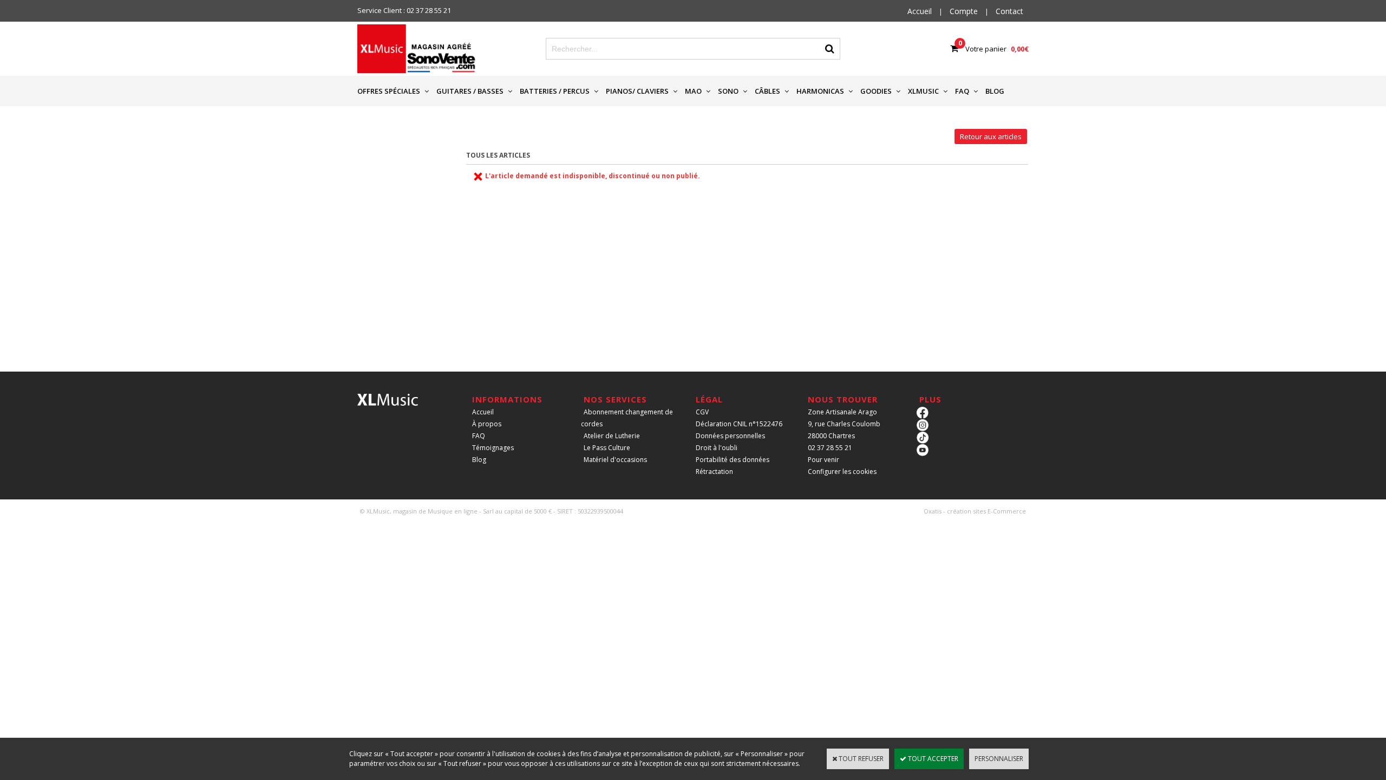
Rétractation (714, 471)
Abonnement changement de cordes (627, 417)
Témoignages (493, 447)
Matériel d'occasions (615, 459)
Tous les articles (498, 155)
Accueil (483, 412)
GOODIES (876, 91)
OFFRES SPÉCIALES (388, 91)
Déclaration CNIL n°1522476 (739, 423)
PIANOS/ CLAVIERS (637, 91)
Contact (1009, 11)
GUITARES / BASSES (470, 91)
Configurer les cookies (842, 471)
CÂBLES (767, 91)
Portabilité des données (732, 459)
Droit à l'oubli (716, 447)
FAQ (962, 91)
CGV (702, 412)
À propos (486, 423)
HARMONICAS (820, 91)
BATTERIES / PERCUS (555, 91)
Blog (479, 459)
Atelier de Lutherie (612, 435)
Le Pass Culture (607, 447)
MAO (693, 91)
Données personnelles (730, 435)
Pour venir (823, 459)
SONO (728, 91)
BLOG (994, 91)
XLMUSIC (923, 91)
